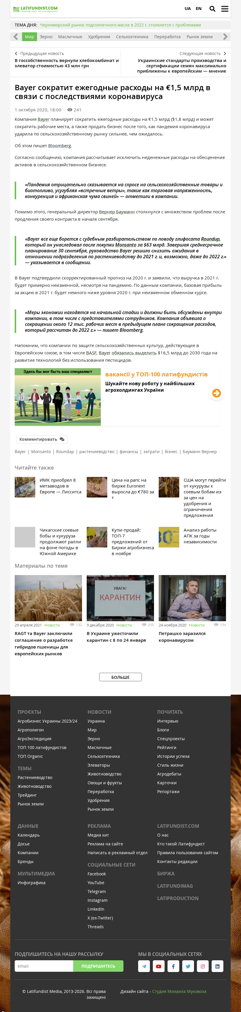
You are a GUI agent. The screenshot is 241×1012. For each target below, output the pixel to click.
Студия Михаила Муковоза (179, 991)
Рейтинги (166, 747)
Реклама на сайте (105, 844)
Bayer (43, 119)
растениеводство (96, 451)
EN (199, 8)
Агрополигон (31, 730)
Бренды (26, 861)
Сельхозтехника (132, 36)
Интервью (167, 721)
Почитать (170, 712)
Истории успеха (173, 756)
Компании (28, 852)
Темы (25, 768)
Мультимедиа (36, 873)
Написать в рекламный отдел (118, 852)
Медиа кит (98, 835)
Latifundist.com (178, 826)
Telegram (97, 891)
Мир (29, 36)
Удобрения (99, 36)
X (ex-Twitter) (100, 918)
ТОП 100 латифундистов (42, 747)
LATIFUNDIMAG (175, 886)
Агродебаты (169, 774)
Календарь (29, 835)
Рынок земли (200, 36)
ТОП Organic (30, 756)
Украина (96, 721)
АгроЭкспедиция (34, 738)
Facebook (97, 874)
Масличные (70, 36)
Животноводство (34, 786)
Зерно (46, 36)
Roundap (65, 451)
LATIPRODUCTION (178, 898)
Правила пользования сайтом (187, 852)
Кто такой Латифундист (181, 844)
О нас (163, 835)
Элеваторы (99, 765)
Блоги (163, 730)
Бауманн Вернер (200, 451)
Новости (52, 625)
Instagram (98, 900)
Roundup (210, 239)
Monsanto (125, 245)
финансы (129, 451)
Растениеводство (35, 777)
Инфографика (32, 882)
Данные (28, 826)
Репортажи (168, 791)
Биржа (166, 873)
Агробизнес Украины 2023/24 (47, 721)
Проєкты (29, 712)
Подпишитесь (98, 966)
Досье (24, 844)
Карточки (167, 782)
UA (188, 8)
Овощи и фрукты (105, 782)
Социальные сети (111, 865)
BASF (91, 353)
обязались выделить (134, 353)
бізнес (171, 451)
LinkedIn (96, 909)
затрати (151, 451)
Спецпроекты (171, 738)
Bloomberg (59, 145)
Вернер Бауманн (117, 212)
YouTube (96, 882)
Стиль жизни (170, 765)
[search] (212, 9)
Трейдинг (27, 795)
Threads (96, 926)
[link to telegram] (144, 966)
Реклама (99, 826)
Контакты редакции (177, 861)
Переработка (167, 36)
